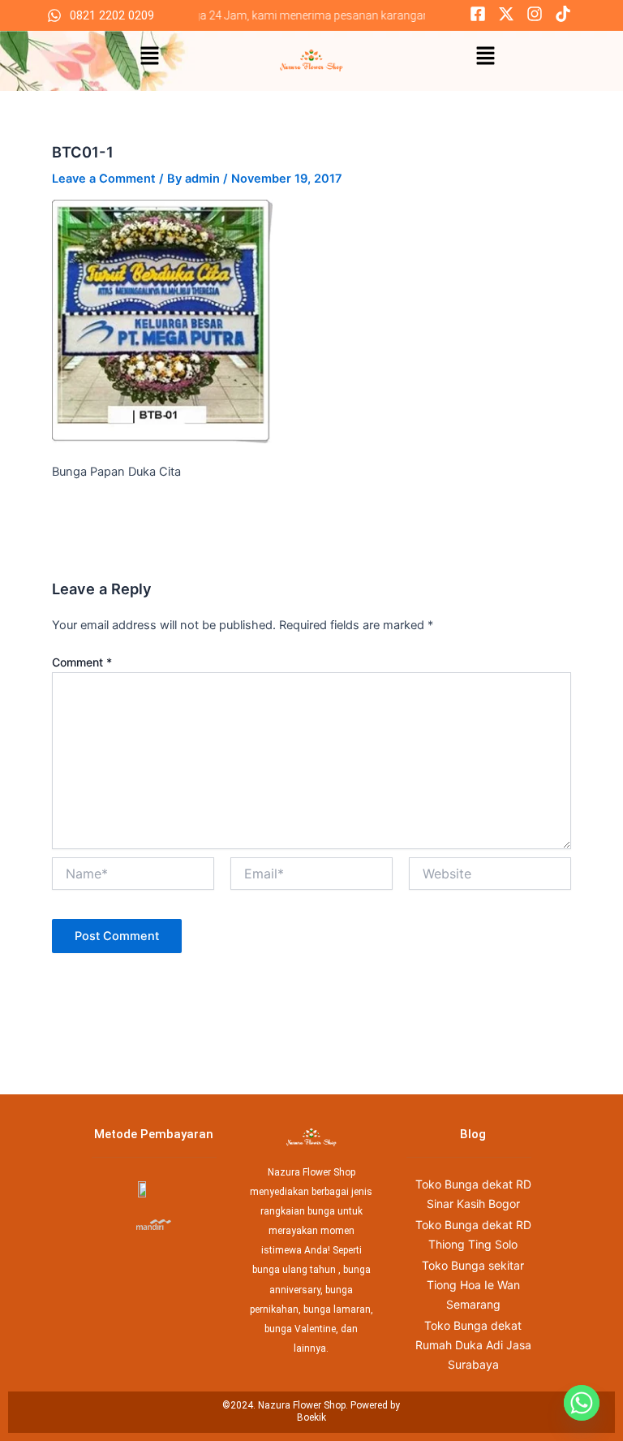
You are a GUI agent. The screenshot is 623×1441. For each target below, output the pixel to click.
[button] (149, 56)
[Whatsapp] (581, 1403)
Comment (82, 662)
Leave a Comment (104, 178)
